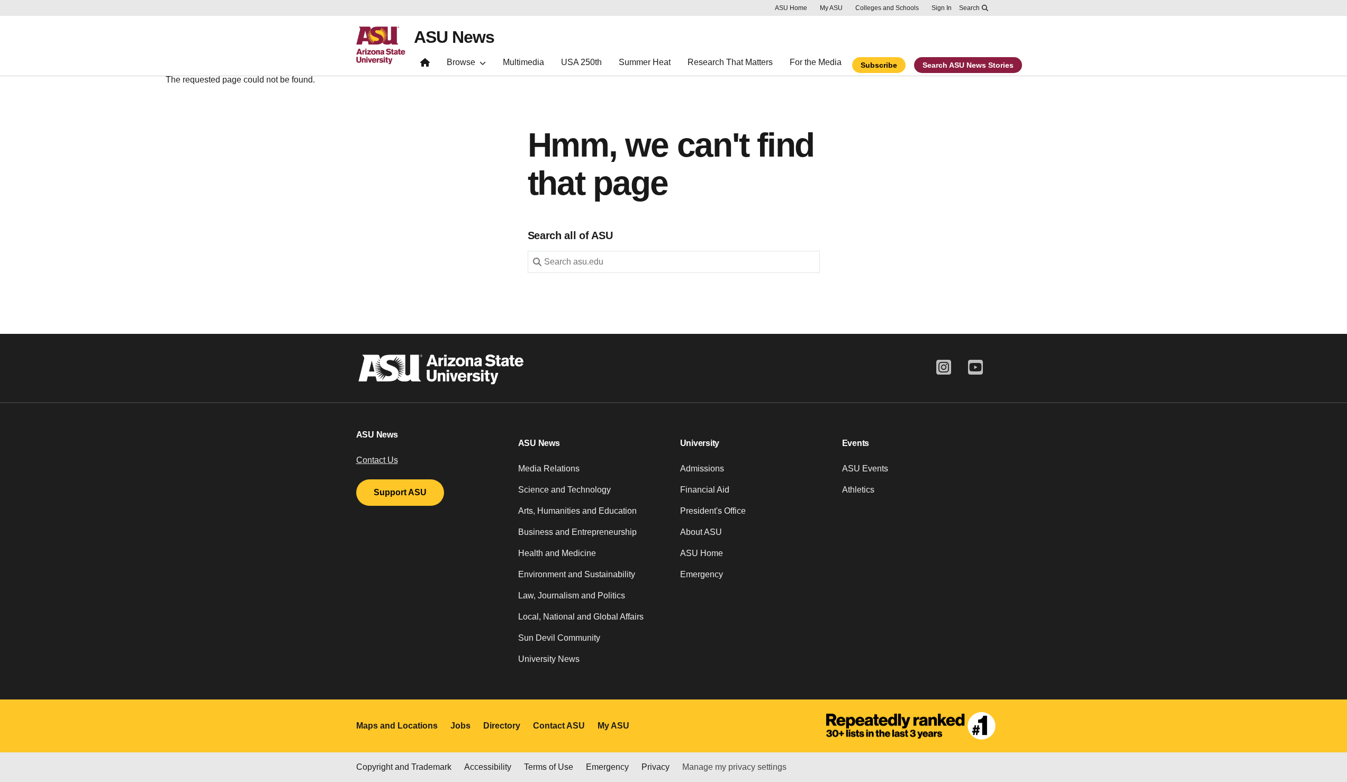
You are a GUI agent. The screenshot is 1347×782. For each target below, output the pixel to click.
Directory (501, 725)
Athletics (858, 489)
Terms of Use (548, 766)
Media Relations (549, 468)
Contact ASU (559, 725)
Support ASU (400, 492)
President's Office (713, 510)
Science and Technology (564, 489)
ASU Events (865, 468)
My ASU (831, 8)
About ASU (701, 532)
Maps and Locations (397, 725)
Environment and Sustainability (576, 574)
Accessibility (487, 766)
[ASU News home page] (425, 65)
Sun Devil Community (559, 637)
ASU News (454, 37)
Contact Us (377, 460)
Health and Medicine (557, 553)
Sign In (942, 8)
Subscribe (879, 65)
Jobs (460, 725)
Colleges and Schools (887, 8)
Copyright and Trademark (403, 766)
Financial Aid (704, 489)
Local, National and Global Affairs (581, 616)
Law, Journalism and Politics (571, 595)
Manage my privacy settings (734, 766)
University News (549, 658)
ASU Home (791, 8)
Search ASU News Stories (968, 65)
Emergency (701, 574)
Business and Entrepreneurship (577, 532)
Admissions (702, 468)
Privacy (655, 766)
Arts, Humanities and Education (577, 510)
